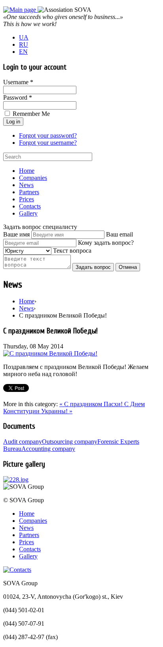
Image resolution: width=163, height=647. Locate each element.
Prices (26, 199)
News (26, 185)
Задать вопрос (93, 267)
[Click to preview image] (50, 353)
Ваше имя (16, 234)
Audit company (22, 441)
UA (23, 37)
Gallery (28, 213)
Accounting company (48, 448)
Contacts (30, 206)
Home (26, 170)
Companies (33, 177)
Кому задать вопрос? (106, 242)
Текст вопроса (72, 250)
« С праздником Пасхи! (91, 404)
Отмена (128, 267)
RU (23, 44)
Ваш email (119, 234)
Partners (29, 192)
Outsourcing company (69, 441)
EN (23, 51)
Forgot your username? (48, 142)
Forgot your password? (48, 135)
